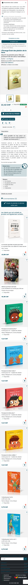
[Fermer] (25, 2)
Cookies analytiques (9, 24)
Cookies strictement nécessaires (12, 16)
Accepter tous (14, 41)
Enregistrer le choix (14, 38)
